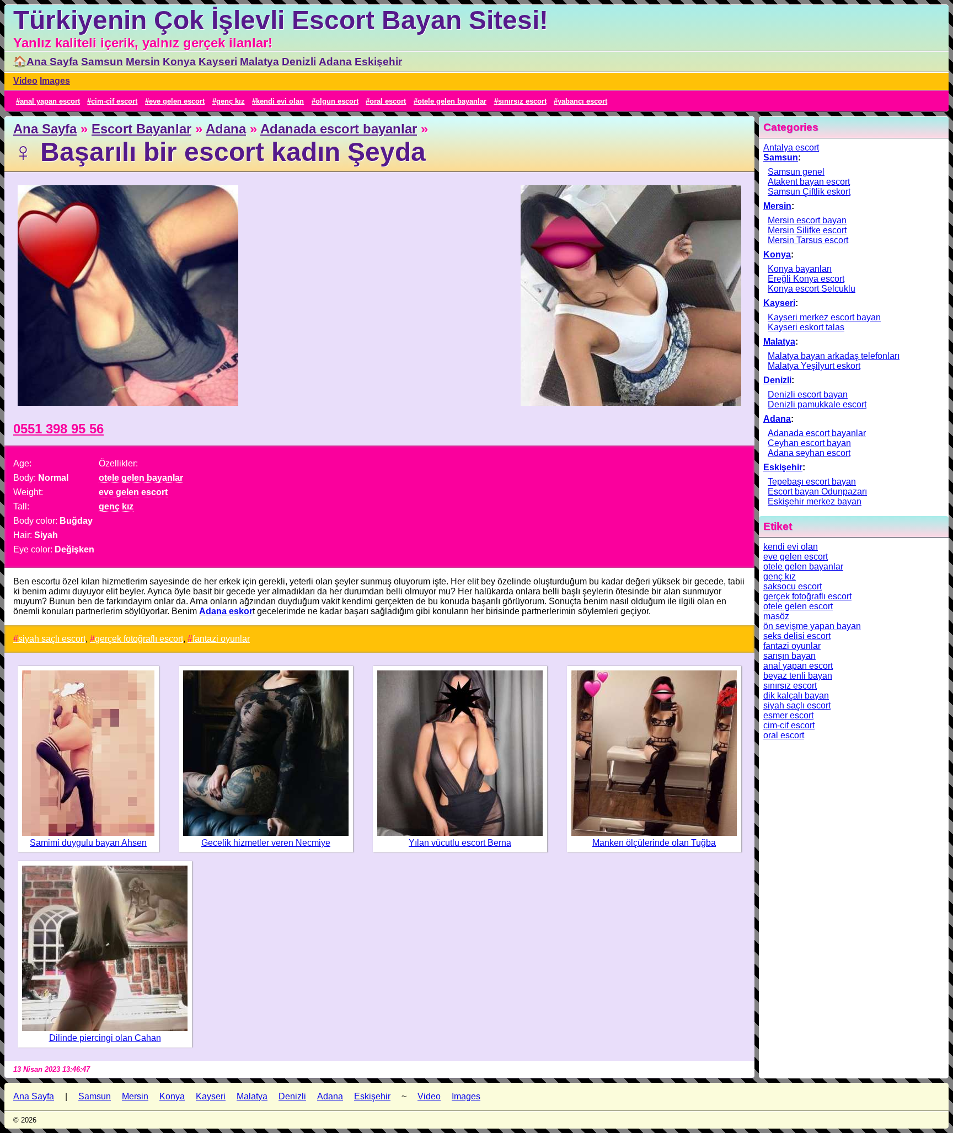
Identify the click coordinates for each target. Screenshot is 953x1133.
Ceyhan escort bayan (809, 443)
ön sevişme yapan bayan (812, 626)
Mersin (143, 61)
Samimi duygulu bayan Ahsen (88, 842)
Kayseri (218, 61)
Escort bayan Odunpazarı (817, 491)
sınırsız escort (522, 101)
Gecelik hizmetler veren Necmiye (265, 842)
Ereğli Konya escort (806, 278)
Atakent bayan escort (809, 181)
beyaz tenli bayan (797, 675)
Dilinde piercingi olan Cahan (105, 1038)
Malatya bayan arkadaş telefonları (834, 356)
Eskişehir (378, 61)
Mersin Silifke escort (807, 230)
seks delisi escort (797, 636)
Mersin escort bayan (807, 220)
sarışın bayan (789, 656)
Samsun (102, 61)
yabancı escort (582, 101)
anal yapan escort (50, 101)
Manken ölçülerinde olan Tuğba (654, 842)
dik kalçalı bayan (796, 695)
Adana (335, 61)
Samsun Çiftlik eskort (809, 191)
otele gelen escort (798, 606)
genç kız (230, 101)
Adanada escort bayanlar (338, 128)
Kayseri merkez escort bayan (824, 317)
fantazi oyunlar (221, 638)
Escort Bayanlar (141, 128)
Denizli (299, 61)
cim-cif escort (114, 101)
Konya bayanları (800, 268)
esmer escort (788, 715)
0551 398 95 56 (58, 428)
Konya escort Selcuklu (811, 288)
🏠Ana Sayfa (45, 61)
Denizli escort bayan (808, 394)
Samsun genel (796, 171)
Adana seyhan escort (809, 453)
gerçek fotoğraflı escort (139, 638)
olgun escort (336, 101)
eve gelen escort (177, 101)
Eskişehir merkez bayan (814, 501)
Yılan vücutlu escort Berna (460, 842)
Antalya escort (791, 147)
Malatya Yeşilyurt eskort (814, 365)
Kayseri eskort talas (806, 327)
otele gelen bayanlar (451, 101)
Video (25, 80)
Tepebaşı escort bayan (812, 481)
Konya (179, 61)
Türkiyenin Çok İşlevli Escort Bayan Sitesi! (280, 20)
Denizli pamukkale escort (817, 404)
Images (55, 80)
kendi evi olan (280, 101)
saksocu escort (792, 586)
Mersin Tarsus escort (808, 240)
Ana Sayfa (45, 128)
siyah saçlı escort (51, 638)
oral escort (388, 101)
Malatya (259, 61)
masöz (776, 616)
